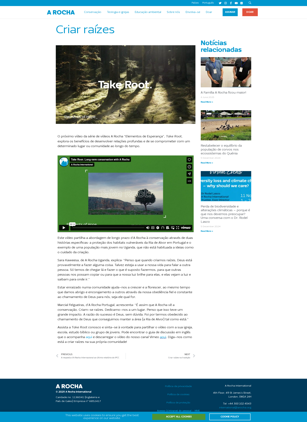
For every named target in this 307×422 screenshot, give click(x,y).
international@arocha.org (235, 408)
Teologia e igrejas (118, 12)
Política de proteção (178, 403)
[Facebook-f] (230, 3)
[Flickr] (241, 3)
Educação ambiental (148, 12)
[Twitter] (220, 3)
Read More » (207, 102)
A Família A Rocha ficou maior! (223, 92)
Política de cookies (178, 394)
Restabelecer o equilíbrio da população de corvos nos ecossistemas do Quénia (221, 149)
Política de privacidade (178, 386)
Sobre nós (173, 12)
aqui (89, 337)
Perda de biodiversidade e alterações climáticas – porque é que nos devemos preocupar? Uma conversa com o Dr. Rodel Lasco (225, 214)
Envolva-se (193, 12)
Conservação (92, 12)
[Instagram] (225, 3)
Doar (209, 12)
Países (195, 3)
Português (208, 3)
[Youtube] (236, 3)
